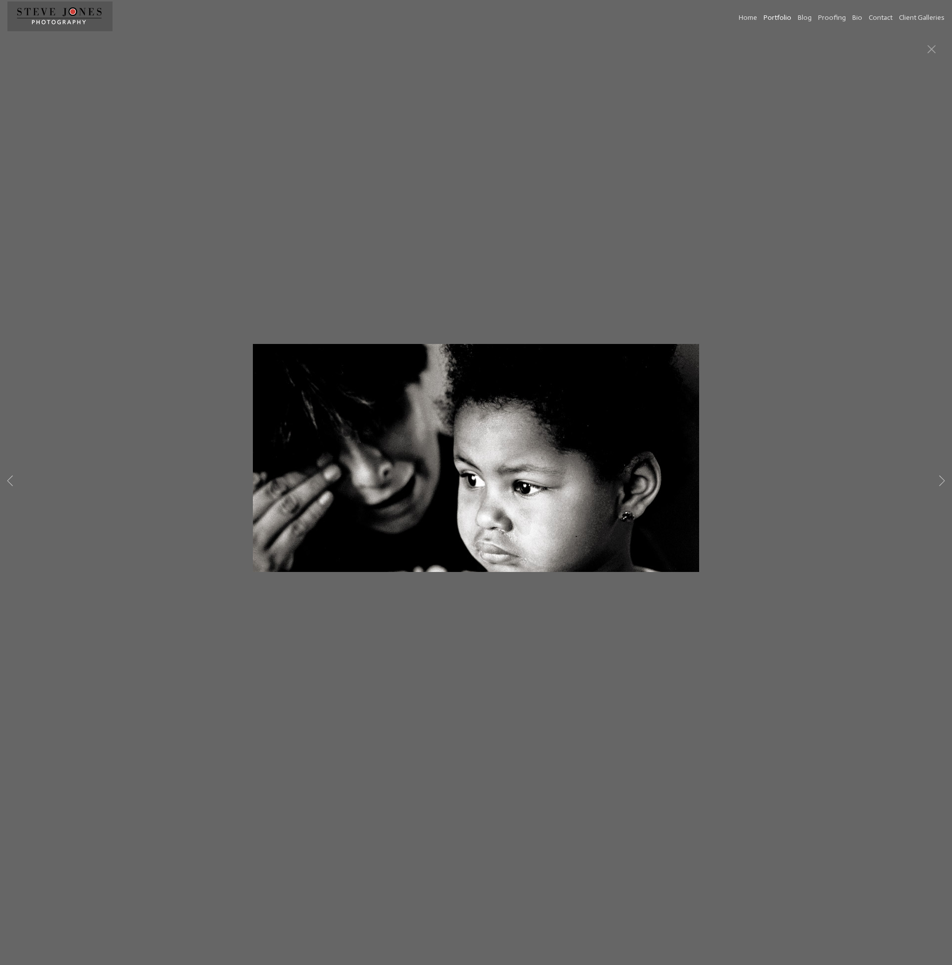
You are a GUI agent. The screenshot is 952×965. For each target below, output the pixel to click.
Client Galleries (922, 17)
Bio (857, 17)
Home (748, 17)
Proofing (832, 17)
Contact (880, 17)
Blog (805, 17)
